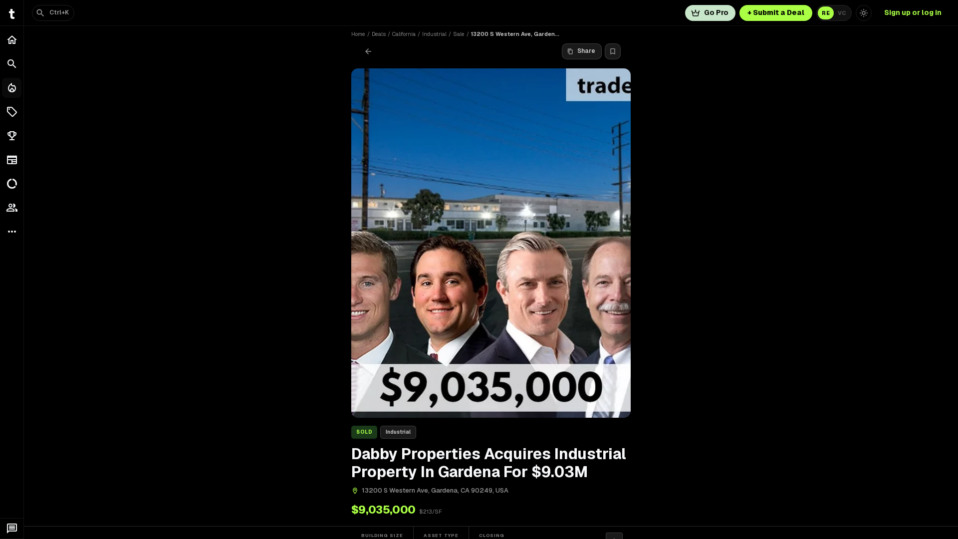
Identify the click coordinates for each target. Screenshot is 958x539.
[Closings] (11, 88)
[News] (11, 160)
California (404, 33)
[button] (11, 112)
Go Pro (716, 12)
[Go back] (368, 51)
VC (842, 12)
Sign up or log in (913, 12)
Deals (379, 33)
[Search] (11, 64)
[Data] (11, 184)
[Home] (11, 40)
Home (358, 33)
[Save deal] (613, 51)
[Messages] (11, 529)
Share (586, 51)
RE (826, 12)
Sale (459, 33)
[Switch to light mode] (864, 13)
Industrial (434, 33)
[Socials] (11, 208)
